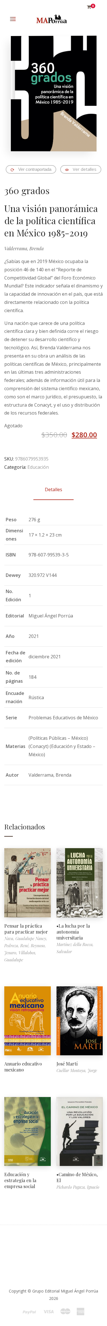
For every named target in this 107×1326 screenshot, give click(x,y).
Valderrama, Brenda (24, 248)
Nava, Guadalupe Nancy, (25, 938)
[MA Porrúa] (51, 19)
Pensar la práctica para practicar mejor (26, 929)
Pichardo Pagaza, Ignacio (77, 1187)
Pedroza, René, (17, 945)
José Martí (67, 1064)
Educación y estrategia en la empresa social (20, 1180)
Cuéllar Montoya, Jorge (76, 1070)
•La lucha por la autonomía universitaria (73, 932)
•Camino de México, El (77, 1177)
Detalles (53, 489)
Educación (38, 467)
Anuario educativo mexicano (23, 1067)
